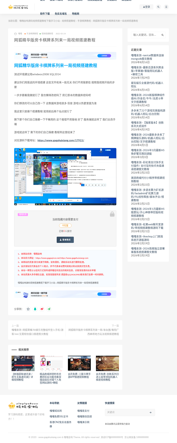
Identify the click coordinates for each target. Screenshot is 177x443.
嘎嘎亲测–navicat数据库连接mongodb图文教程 (147, 57)
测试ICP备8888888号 (112, 437)
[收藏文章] (28, 309)
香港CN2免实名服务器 (60, 424)
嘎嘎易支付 (83, 411)
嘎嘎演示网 (83, 422)
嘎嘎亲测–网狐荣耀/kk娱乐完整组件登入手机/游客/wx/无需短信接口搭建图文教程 (37, 332)
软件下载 (45, 14)
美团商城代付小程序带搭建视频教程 (148, 180)
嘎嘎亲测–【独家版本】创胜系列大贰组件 (147, 124)
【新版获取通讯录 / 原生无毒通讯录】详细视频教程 (22, 377)
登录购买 (66, 240)
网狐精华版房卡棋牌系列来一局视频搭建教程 (78, 283)
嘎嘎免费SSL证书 (59, 416)
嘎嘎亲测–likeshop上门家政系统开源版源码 (147, 238)
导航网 (75, 14)
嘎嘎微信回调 (84, 416)
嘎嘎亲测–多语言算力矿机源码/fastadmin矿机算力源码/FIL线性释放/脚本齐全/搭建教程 (147, 195)
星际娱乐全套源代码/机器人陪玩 (147, 85)
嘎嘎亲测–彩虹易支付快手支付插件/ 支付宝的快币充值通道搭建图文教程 (147, 166)
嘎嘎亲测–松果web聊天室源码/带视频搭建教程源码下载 (147, 226)
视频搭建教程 (68, 21)
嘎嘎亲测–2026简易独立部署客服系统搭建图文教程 (148, 250)
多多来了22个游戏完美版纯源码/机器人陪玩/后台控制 (148, 112)
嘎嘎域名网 (56, 411)
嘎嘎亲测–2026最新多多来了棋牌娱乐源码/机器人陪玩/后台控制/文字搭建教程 (148, 138)
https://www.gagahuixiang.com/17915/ (61, 140)
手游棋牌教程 (84, 21)
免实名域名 (61, 14)
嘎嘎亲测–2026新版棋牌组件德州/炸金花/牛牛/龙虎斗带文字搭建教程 (148, 98)
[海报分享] (49, 309)
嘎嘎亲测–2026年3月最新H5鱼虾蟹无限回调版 (148, 152)
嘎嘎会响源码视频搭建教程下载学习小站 (39, 21)
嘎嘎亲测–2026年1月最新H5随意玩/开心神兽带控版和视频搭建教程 (148, 212)
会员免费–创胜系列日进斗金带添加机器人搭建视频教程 (107, 377)
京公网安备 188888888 (136, 437)
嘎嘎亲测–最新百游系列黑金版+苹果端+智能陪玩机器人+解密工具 (147, 71)
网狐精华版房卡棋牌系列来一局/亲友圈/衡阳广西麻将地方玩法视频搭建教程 (93, 332)
